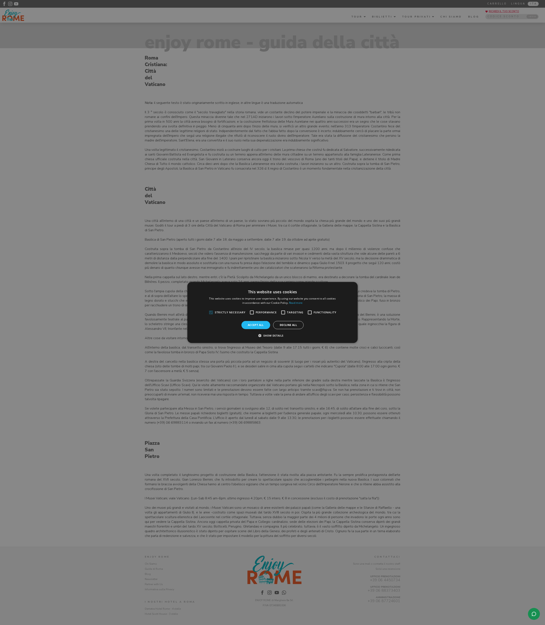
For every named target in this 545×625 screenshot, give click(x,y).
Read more (296, 303)
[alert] (272, 312)
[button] (272, 335)
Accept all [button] (256, 325)
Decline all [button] (288, 325)
